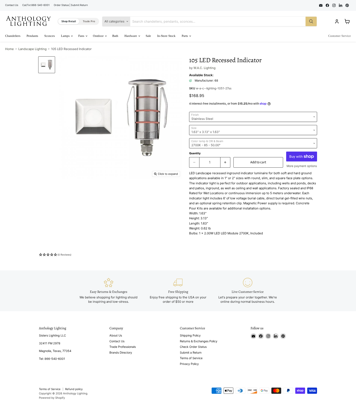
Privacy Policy (189, 364)
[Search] (311, 21)
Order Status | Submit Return (71, 5)
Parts (185, 35)
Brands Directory (120, 352)
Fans (81, 35)
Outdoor (98, 35)
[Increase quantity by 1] (225, 162)
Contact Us (11, 5)
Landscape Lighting (32, 49)
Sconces (49, 35)
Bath (115, 35)
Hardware (131, 35)
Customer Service (339, 35)
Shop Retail (68, 21)
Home (9, 49)
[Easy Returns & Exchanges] (108, 291)
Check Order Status (193, 346)
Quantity (195, 153)
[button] (178, 254)
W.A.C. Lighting (204, 68)
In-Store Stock (166, 35)
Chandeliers (12, 35)
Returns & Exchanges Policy (198, 341)
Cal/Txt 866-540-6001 (36, 5)
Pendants (32, 35)
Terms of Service (191, 358)
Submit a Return (190, 352)
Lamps (65, 35)
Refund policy (74, 389)
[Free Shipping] (178, 291)
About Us (115, 335)
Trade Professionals (122, 346)
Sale (148, 35)
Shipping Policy (190, 335)
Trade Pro (89, 21)
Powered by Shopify (52, 397)
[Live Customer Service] (247, 291)
